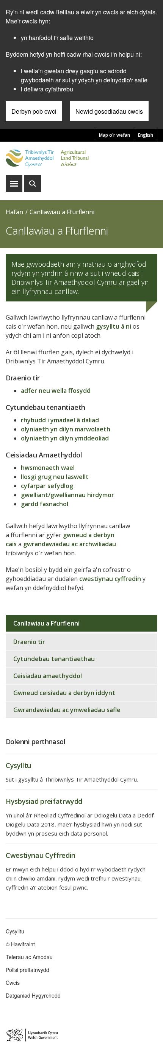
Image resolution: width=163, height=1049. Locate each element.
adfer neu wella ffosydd (56, 390)
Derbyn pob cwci (33, 111)
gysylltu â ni (113, 326)
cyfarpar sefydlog (47, 486)
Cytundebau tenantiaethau (54, 659)
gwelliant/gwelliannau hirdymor (67, 495)
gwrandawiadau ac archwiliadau (69, 544)
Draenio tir (29, 642)
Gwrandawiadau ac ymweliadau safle (67, 710)
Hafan (14, 212)
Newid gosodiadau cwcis (109, 111)
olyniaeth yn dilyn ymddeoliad (65, 438)
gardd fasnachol (44, 504)
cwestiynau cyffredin (110, 579)
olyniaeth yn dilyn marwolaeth (65, 429)
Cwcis (13, 982)
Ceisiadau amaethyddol (47, 676)
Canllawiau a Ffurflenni (62, 212)
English (145, 135)
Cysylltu (15, 931)
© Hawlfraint (20, 944)
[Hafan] (81, 158)
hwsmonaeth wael (48, 467)
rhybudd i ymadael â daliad (60, 420)
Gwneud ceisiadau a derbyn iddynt (64, 693)
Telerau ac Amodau (29, 957)
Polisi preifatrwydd (27, 969)
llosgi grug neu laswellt (55, 477)
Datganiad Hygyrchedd (33, 995)
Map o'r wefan (114, 135)
